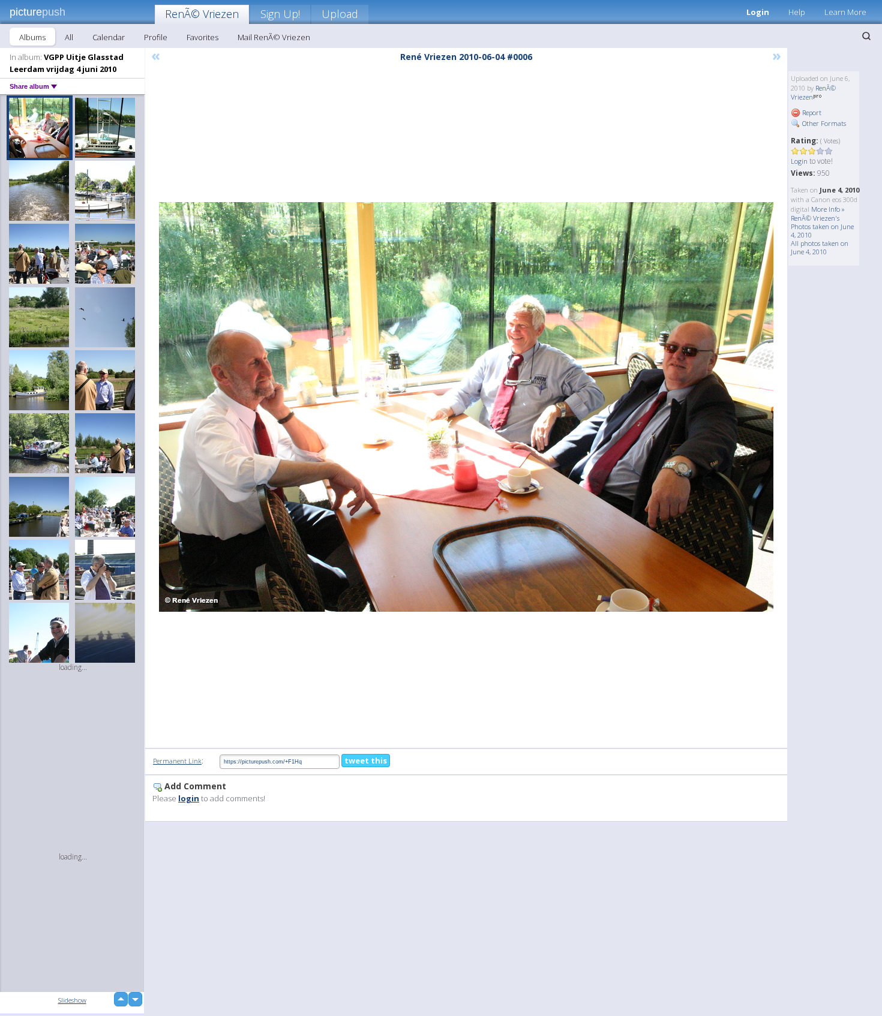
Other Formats (823, 123)
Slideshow (72, 1000)
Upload (340, 14)
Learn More (845, 12)
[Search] (866, 36)
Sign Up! (280, 14)
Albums (32, 37)
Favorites (202, 37)
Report (810, 112)
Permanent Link (177, 760)
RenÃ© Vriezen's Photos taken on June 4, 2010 (822, 226)
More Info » (828, 209)
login (188, 798)
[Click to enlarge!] (466, 407)
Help (796, 12)
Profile (155, 37)
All (69, 37)
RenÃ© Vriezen (202, 14)
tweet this (365, 760)
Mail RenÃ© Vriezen (274, 37)
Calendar (108, 37)
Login (757, 12)
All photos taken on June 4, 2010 (819, 247)
